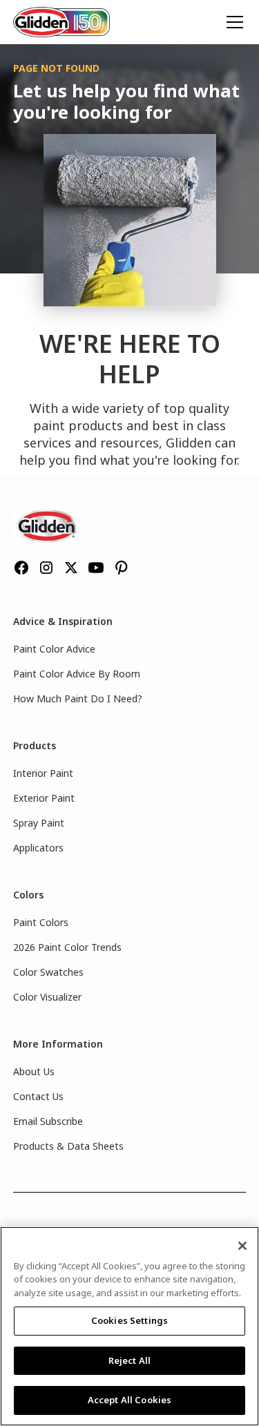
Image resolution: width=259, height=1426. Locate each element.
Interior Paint (43, 773)
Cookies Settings (129, 1320)
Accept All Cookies (129, 1400)
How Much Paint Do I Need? (77, 698)
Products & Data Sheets (68, 1146)
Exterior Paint (44, 797)
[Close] (242, 1246)
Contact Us (38, 1096)
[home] (61, 22)
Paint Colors (40, 922)
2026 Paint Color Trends (67, 947)
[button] (232, 22)
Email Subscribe (48, 1121)
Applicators (38, 847)
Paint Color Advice (54, 648)
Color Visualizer (47, 996)
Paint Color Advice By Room (76, 673)
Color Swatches (48, 972)
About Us (34, 1071)
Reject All (129, 1360)
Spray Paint (38, 822)
